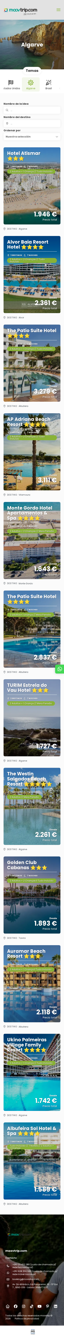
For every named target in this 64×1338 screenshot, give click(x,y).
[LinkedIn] (55, 1306)
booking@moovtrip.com (25, 1279)
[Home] (7, 1306)
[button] (32, 136)
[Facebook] (15, 1306)
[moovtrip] (19, 1234)
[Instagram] (23, 1306)
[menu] (58, 10)
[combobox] (32, 123)
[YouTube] (39, 1306)
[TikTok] (31, 1306)
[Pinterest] (47, 1306)
